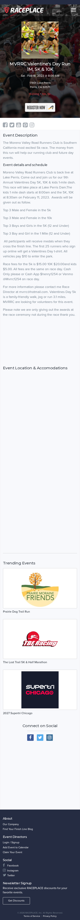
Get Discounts (16, 900)
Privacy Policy (50, 916)
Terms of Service (32, 916)
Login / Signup (11, 842)
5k (49, 94)
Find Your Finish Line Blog (18, 829)
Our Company (11, 824)
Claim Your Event (12, 852)
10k (44, 94)
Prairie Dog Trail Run (16, 612)
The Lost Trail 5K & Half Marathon (25, 662)
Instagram (12, 870)
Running (34, 94)
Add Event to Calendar (16, 847)
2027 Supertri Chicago (17, 713)
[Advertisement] (40, 341)
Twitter (11, 875)
